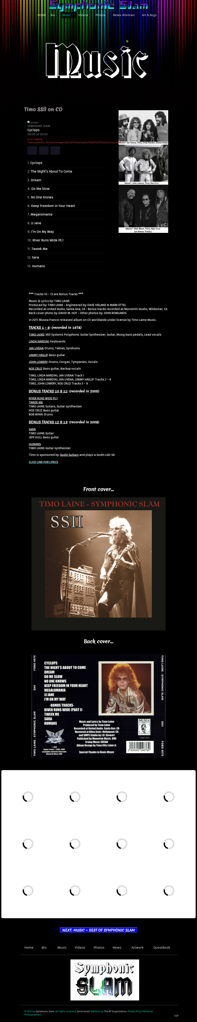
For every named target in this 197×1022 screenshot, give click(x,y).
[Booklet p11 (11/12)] (131, 901)
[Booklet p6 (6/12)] (84, 854)
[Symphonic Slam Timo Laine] (98, 56)
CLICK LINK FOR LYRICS (43, 462)
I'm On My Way (42, 232)
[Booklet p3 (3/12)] (132, 807)
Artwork (137, 947)
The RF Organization (115, 1011)
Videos (80, 947)
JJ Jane (36, 223)
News (117, 947)
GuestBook (161, 947)
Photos (99, 947)
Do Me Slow (40, 189)
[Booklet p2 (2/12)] (85, 807)
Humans (38, 266)
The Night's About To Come (51, 171)
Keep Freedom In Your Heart (53, 206)
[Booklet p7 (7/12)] (132, 854)
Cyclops (36, 163)
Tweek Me (39, 249)
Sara (35, 257)
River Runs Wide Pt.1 (48, 240)
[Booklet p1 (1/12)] (38, 807)
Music (62, 947)
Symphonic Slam (45, 1011)
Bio (44, 947)
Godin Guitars (69, 454)
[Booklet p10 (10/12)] (84, 901)
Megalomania (41, 214)
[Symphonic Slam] (99, 5)
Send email (83, 1011)
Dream (36, 180)
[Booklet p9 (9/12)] (37, 901)
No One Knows (42, 197)
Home (29, 947)
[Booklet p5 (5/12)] (37, 854)
